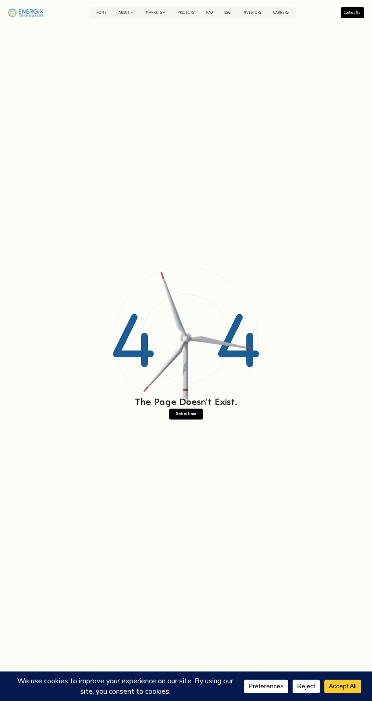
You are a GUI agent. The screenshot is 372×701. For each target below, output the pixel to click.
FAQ (209, 12)
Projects (185, 12)
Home (101, 12)
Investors (251, 12)
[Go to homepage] (26, 13)
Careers (281, 12)
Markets (154, 12)
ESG (227, 12)
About (124, 12)
